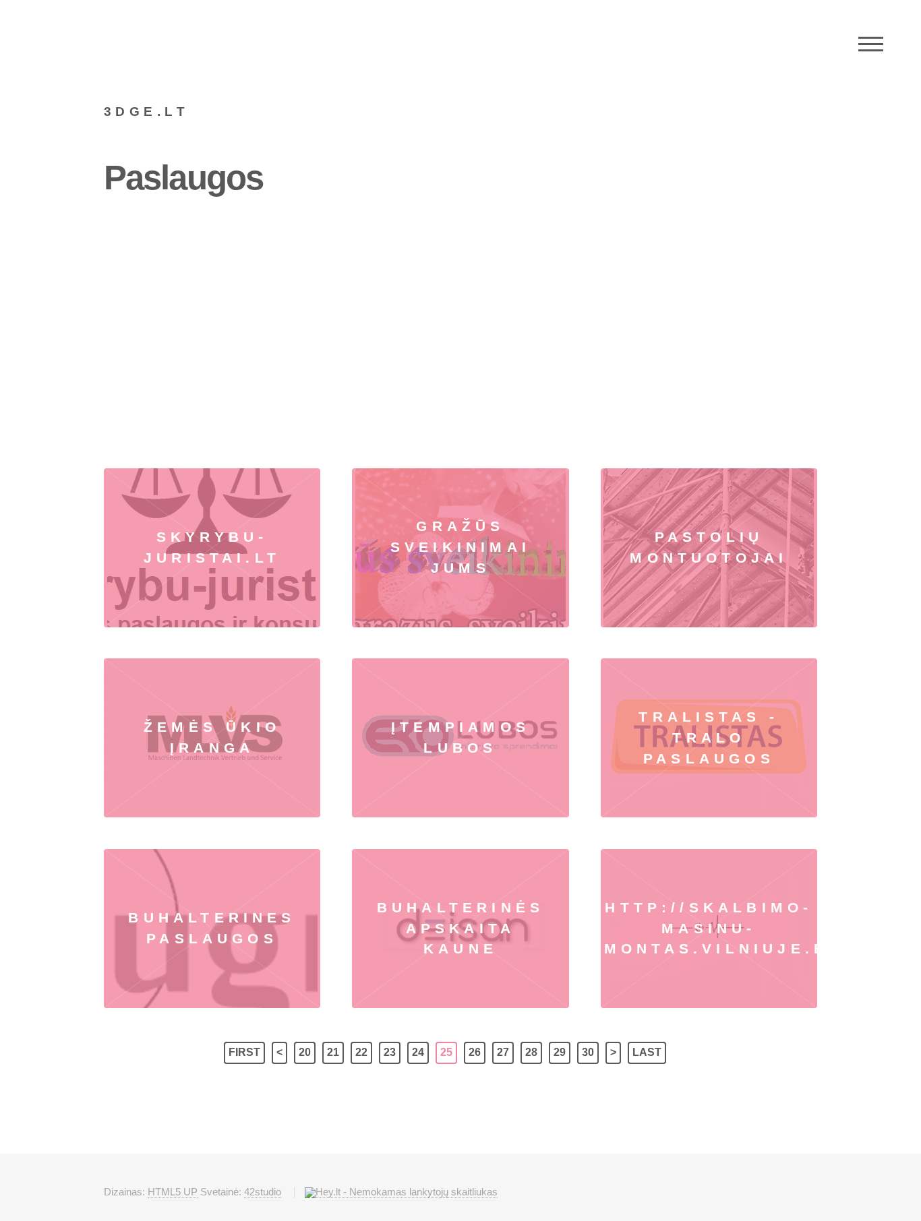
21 (333, 1052)
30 (588, 1052)
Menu (870, 44)
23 (390, 1052)
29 (560, 1052)
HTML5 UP (173, 1191)
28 (531, 1052)
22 (361, 1052)
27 (503, 1052)
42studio (262, 1191)
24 (418, 1052)
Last (646, 1052)
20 (305, 1052)
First (244, 1052)
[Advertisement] (461, 317)
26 (475, 1052)
